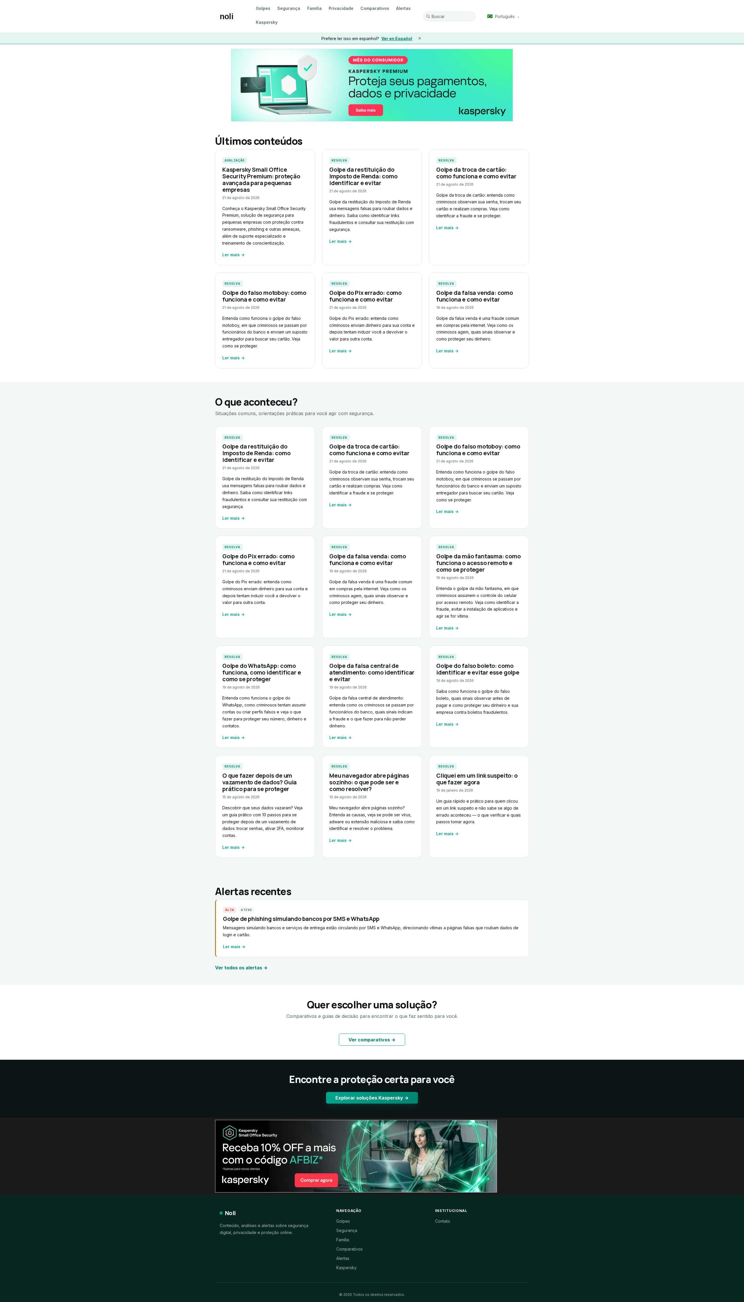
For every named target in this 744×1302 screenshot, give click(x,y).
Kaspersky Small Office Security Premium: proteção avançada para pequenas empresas (261, 179)
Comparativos (374, 8)
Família (314, 8)
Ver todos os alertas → (241, 968)
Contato (442, 1221)
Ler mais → (233, 254)
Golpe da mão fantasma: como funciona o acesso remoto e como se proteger (478, 562)
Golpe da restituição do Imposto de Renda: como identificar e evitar (363, 176)
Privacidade (341, 8)
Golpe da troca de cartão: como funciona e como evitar (476, 173)
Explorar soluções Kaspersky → (372, 1098)
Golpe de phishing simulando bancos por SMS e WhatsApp (301, 919)
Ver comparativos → (372, 1040)
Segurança (288, 8)
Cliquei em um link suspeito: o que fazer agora (477, 779)
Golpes (263, 8)
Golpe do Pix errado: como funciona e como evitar (365, 296)
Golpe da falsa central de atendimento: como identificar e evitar (371, 672)
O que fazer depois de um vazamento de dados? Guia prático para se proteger (259, 782)
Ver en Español (396, 38)
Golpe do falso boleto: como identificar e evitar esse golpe (477, 669)
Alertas (403, 8)
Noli (230, 1213)
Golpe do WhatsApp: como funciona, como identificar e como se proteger (261, 672)
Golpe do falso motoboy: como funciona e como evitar (264, 296)
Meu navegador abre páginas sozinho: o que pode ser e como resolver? (369, 782)
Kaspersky (267, 22)
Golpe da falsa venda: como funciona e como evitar (474, 296)
